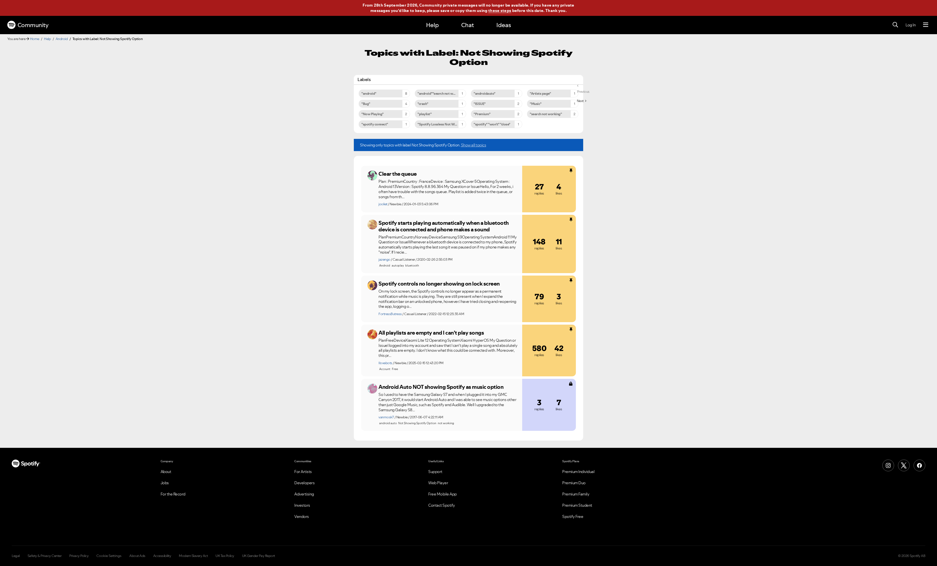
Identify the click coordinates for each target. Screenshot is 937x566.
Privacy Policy (79, 556)
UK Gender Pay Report (258, 556)
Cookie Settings (109, 556)
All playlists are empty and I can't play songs (431, 332)
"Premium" (482, 114)
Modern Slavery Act (193, 556)
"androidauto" (484, 93)
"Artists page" (540, 93)
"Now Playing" (372, 114)
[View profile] (372, 175)
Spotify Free (572, 516)
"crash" (423, 103)
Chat (467, 25)
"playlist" (424, 114)
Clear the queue (397, 174)
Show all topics (473, 145)
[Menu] (926, 24)
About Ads (137, 556)
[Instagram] (888, 465)
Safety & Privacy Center (45, 556)
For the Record (173, 494)
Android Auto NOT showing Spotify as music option (440, 387)
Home (34, 38)
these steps (499, 10)
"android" (368, 93)
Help (432, 25)
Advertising (304, 494)
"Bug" (365, 103)
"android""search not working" (441, 93)
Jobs (165, 482)
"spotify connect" (374, 124)
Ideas (503, 25)
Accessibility (162, 556)
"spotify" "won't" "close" (492, 124)
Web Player (438, 482)
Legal (16, 556)
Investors (302, 505)
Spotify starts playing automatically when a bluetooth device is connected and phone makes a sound (443, 226)
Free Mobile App (442, 494)
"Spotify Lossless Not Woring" (441, 124)
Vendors (301, 516)
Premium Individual (578, 471)
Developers (304, 482)
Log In (911, 25)
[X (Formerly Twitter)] (904, 465)
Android (62, 38)
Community (33, 25)
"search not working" (546, 114)
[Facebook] (919, 465)
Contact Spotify (441, 505)
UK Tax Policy (224, 556)
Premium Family (575, 494)
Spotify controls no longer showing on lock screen (439, 283)
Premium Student (577, 505)
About (166, 471)
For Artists (303, 471)
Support (435, 471)
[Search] (895, 25)
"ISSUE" (480, 103)
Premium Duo (574, 482)
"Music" (535, 103)
